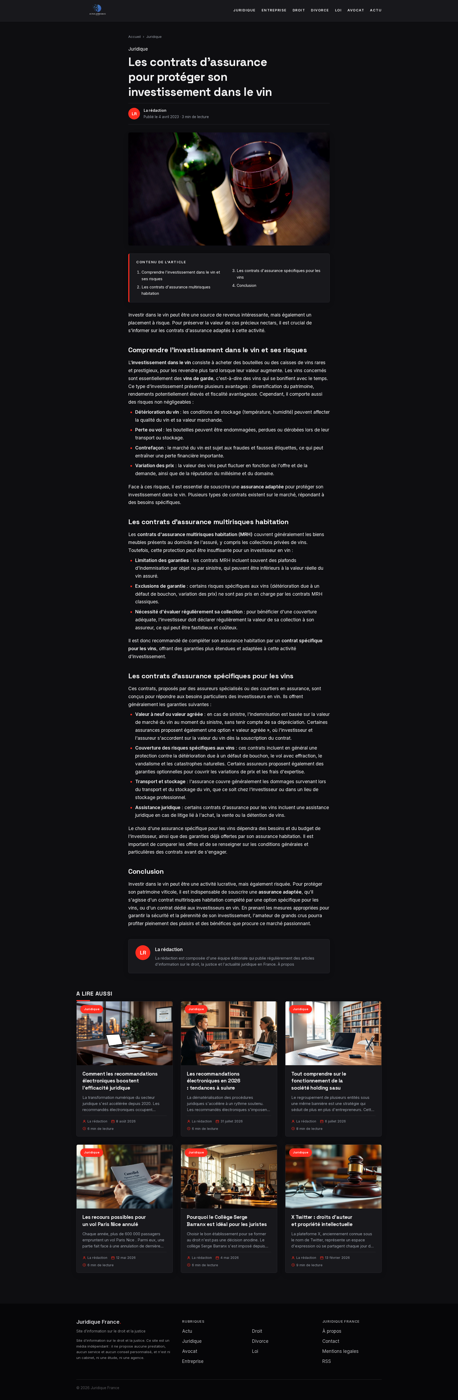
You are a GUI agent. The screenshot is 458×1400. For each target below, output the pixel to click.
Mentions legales (340, 1351)
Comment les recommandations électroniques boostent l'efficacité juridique (120, 1081)
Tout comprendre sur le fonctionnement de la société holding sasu (318, 1081)
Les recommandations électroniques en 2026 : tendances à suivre (213, 1081)
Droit (299, 10)
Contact (330, 1341)
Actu (376, 10)
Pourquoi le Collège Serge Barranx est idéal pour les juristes (227, 1220)
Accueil (134, 36)
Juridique (244, 10)
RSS (326, 1361)
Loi (338, 10)
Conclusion (246, 285)
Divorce (320, 10)
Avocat (355, 10)
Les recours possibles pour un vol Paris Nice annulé (114, 1220)
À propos (286, 964)
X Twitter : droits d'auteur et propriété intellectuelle (322, 1220)
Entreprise (274, 10)
